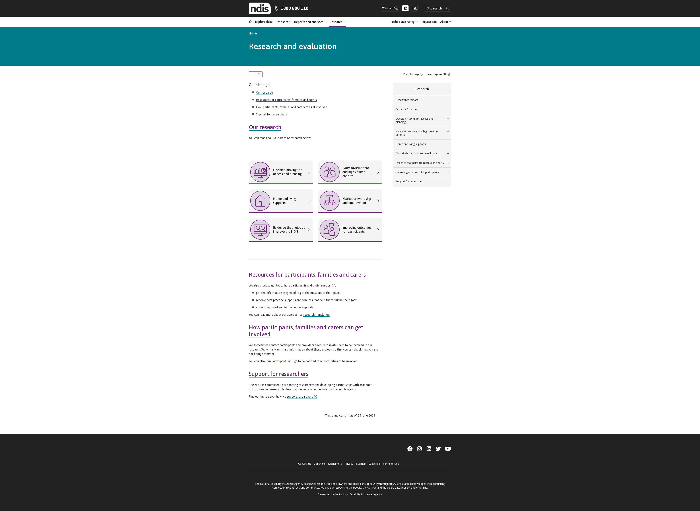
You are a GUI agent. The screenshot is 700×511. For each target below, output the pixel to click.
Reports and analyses (309, 22)
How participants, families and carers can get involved (291, 107)
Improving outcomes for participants (417, 172)
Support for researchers (271, 114)
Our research (264, 92)
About (444, 21)
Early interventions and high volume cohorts (417, 133)
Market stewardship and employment (418, 153)
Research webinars (407, 100)
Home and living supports (411, 144)
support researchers (300, 396)
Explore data (264, 22)
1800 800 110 (294, 8)
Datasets (282, 22)
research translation (316, 314)
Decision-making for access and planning (414, 120)
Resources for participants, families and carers (286, 99)
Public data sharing (402, 21)
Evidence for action (407, 109)
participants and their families (310, 285)
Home (253, 33)
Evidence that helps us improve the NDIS (420, 162)
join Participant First (279, 361)
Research (336, 22)
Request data (429, 21)
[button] (448, 118)
